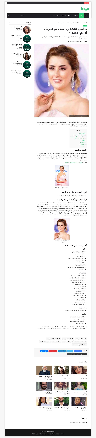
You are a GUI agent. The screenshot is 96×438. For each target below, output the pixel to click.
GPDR (33, 433)
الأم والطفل (63, 15)
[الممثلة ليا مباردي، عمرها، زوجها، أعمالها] (79, 386)
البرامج (83, 146)
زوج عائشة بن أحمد (67, 341)
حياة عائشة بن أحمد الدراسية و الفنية (78, 136)
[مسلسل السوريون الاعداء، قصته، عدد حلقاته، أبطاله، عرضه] (27, 39)
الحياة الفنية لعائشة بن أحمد (53, 338)
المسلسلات (83, 142)
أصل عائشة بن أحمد (80, 338)
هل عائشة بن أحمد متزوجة (79, 344)
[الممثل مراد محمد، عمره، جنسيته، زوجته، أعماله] (79, 401)
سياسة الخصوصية (56, 433)
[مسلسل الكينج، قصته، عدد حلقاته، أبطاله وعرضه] (27, 65)
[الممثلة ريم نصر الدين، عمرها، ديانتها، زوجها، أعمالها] (61, 386)
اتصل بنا (43, 433)
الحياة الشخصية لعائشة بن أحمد (79, 135)
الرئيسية (86, 15)
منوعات (53, 15)
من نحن (62, 433)
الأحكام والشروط (49, 433)
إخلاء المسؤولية (38, 433)
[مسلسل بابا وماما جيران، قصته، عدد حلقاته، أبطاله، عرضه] (27, 47)
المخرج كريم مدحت (48, 392)
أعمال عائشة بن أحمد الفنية (80, 138)
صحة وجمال (70, 15)
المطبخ (58, 15)
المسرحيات (83, 144)
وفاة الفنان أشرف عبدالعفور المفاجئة (73, 162)
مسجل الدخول (78, 422)
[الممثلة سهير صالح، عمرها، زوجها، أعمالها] (61, 370)
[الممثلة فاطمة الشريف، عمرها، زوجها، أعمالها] (44, 401)
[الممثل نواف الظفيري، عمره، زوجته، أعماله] (61, 401)
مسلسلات (76, 15)
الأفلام (84, 140)
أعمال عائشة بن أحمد (68, 338)
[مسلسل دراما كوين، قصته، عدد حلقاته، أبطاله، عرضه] (27, 74)
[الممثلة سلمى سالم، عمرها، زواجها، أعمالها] (79, 370)
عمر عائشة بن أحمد (44, 341)
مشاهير (81, 15)
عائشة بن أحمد (82, 133)
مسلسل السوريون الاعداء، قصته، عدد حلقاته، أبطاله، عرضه (16, 37)
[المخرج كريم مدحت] (44, 386)
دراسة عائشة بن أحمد (80, 341)
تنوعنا (85, 41)
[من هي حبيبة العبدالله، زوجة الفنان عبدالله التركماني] (44, 370)
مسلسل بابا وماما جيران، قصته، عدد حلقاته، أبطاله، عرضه (16, 46)
